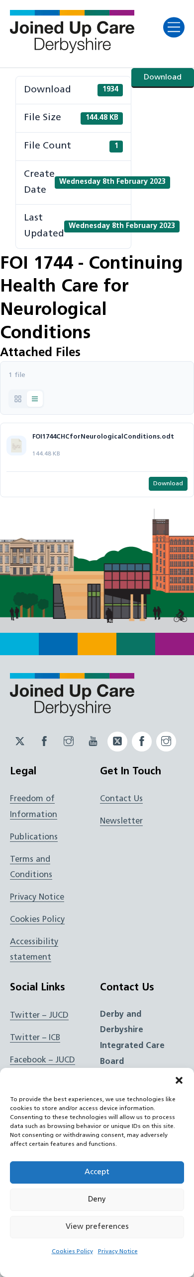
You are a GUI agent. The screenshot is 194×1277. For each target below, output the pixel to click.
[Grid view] (18, 399)
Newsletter (121, 822)
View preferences (97, 1227)
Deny (97, 1199)
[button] (179, 1080)
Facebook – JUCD (42, 1060)
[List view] (35, 399)
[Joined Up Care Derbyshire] (72, 50)
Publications (34, 837)
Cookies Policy (72, 1252)
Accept (97, 1172)
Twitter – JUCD (39, 1016)
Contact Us (121, 799)
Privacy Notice (118, 1252)
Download (163, 77)
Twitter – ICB (35, 1038)
